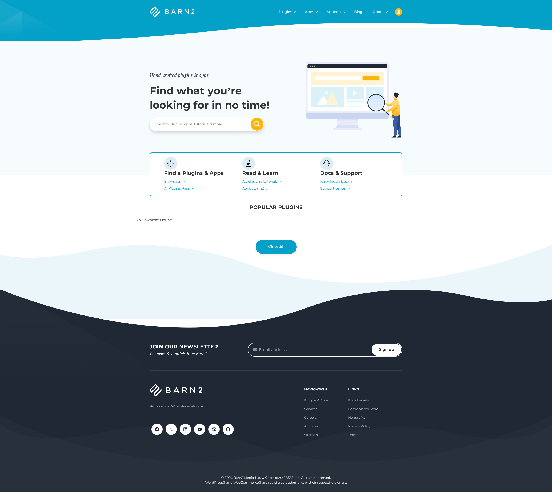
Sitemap (311, 435)
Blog (358, 12)
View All (276, 246)
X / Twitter (171, 429)
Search (257, 124)
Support (334, 12)
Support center (333, 188)
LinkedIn (185, 429)
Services (310, 409)
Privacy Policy (359, 426)
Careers (310, 417)
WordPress (214, 429)
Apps (309, 12)
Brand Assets (358, 400)
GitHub (228, 429)
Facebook (157, 429)
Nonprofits (356, 417)
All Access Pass (177, 188)
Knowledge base (334, 181)
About (378, 12)
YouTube (199, 429)
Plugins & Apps (316, 400)
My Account (398, 12)
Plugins (285, 12)
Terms (353, 435)
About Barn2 (253, 188)
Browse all (173, 181)
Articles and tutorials (260, 181)
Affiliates (311, 426)
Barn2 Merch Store (363, 409)
